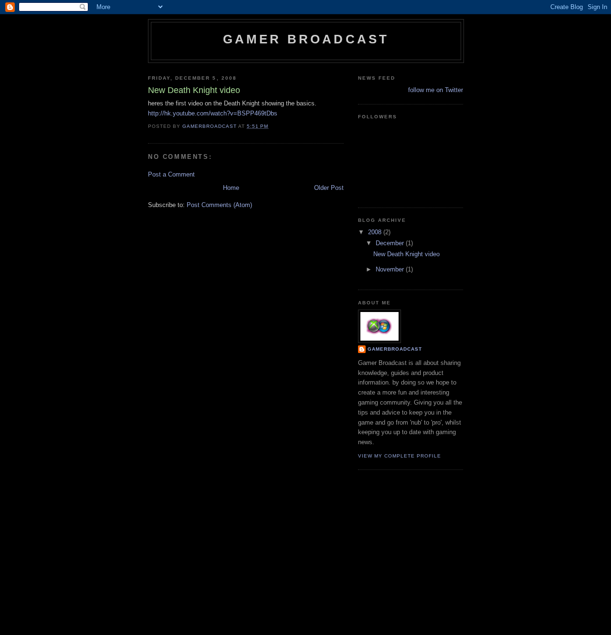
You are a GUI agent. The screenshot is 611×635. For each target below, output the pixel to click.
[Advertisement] (305, 560)
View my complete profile (399, 455)
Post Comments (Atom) (219, 204)
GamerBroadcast (395, 349)
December (391, 243)
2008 (375, 232)
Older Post (329, 187)
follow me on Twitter (435, 90)
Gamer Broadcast (306, 39)
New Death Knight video (406, 254)
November (391, 269)
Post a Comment (171, 174)
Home (231, 187)
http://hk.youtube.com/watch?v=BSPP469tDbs (212, 113)
